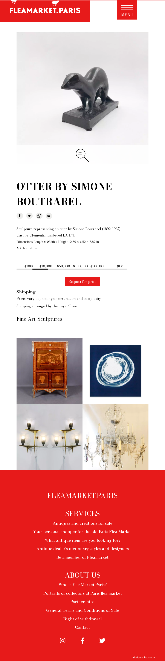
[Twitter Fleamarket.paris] (102, 644)
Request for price (82, 281)
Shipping (26, 292)
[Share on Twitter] (29, 216)
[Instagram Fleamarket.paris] (63, 644)
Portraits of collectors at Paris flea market (82, 593)
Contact (82, 627)
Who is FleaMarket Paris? (82, 584)
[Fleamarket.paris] (45, 11)
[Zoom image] (82, 98)
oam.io (151, 657)
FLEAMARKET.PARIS (82, 495)
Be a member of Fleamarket (82, 557)
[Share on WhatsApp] (39, 216)
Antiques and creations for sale (82, 523)
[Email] (49, 216)
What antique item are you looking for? (83, 540)
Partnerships (82, 601)
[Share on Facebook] (20, 216)
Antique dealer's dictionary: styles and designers (82, 548)
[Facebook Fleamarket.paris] (82, 644)
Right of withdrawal (82, 619)
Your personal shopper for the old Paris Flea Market (82, 531)
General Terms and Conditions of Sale (82, 610)
